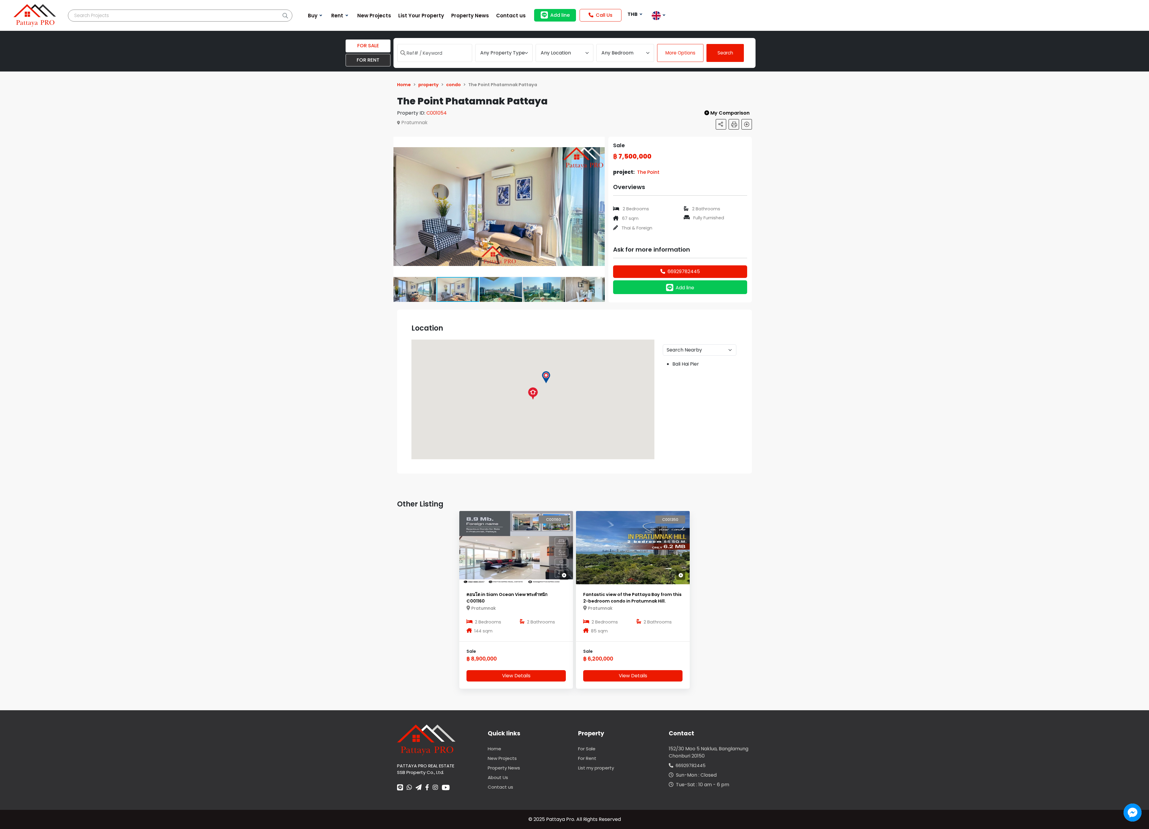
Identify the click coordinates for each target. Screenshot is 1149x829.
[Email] (419, 788)
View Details (516, 675)
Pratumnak (414, 122)
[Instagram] (435, 788)
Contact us (500, 787)
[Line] (400, 788)
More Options (680, 53)
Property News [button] (470, 15)
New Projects (502, 758)
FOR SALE (368, 45)
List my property (596, 768)
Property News (504, 768)
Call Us (604, 15)
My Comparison (730, 112)
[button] (599, 142)
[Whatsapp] (409, 788)
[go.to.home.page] (426, 739)
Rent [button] (337, 15)
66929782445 (684, 271)
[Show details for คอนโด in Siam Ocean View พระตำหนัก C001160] (516, 547)
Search (725, 53)
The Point (648, 172)
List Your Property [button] (421, 15)
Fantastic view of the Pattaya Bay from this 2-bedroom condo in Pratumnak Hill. (632, 597)
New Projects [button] (374, 15)
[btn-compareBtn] (564, 575)
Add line (560, 15)
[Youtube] (446, 787)
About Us (498, 777)
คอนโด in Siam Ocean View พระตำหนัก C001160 (507, 597)
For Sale (586, 749)
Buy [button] (313, 15)
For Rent (587, 758)
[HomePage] (34, 15)
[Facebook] (427, 788)
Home (494, 749)
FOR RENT (368, 60)
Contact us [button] (511, 15)
